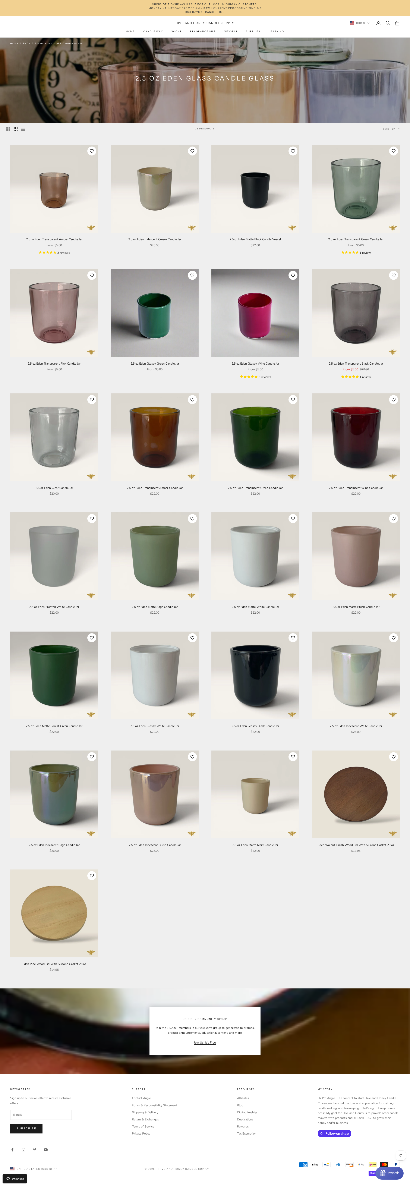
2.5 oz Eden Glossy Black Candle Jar (255, 726)
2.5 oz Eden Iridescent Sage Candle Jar (54, 845)
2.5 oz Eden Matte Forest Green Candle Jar (54, 726)
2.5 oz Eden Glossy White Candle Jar (154, 726)
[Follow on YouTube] (46, 1150)
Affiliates (243, 1098)
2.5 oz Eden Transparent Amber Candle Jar (54, 239)
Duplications (245, 1119)
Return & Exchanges (145, 1119)
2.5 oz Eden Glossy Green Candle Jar (154, 364)
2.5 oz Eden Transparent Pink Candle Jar (54, 364)
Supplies (253, 31)
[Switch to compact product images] (23, 129)
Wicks (176, 31)
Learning (276, 31)
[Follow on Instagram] (23, 1150)
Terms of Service (143, 1126)
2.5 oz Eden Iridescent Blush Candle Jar (155, 845)
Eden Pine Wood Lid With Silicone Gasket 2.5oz (54, 964)
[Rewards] (389, 1173)
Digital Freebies (247, 1112)
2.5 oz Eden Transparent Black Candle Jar (356, 364)
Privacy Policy (141, 1134)
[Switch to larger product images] (8, 129)
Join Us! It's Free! (205, 1043)
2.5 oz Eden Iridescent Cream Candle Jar (154, 239)
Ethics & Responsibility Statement (154, 1105)
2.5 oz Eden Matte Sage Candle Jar (155, 607)
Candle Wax (153, 31)
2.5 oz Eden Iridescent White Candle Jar (356, 726)
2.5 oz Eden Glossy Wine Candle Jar (255, 364)
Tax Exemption (246, 1134)
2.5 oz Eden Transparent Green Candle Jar (356, 239)
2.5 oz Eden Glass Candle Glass (59, 43)
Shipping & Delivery (145, 1112)
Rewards (243, 1126)
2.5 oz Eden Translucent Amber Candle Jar (155, 488)
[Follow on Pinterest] (34, 1150)
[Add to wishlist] (91, 151)
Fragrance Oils (203, 31)
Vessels (230, 31)
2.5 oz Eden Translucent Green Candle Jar (255, 488)
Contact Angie (141, 1098)
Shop (26, 43)
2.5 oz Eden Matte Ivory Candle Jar (255, 845)
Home (130, 31)
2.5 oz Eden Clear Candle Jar (54, 488)
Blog (240, 1105)
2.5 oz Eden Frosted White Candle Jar (54, 607)
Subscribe (26, 1128)
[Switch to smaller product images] (16, 129)
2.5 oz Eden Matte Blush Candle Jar (355, 607)
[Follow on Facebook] (12, 1150)
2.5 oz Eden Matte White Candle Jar (255, 607)
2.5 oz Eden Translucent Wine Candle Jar (356, 488)
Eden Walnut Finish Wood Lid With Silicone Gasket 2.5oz (356, 845)
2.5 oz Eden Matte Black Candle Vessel (255, 239)
